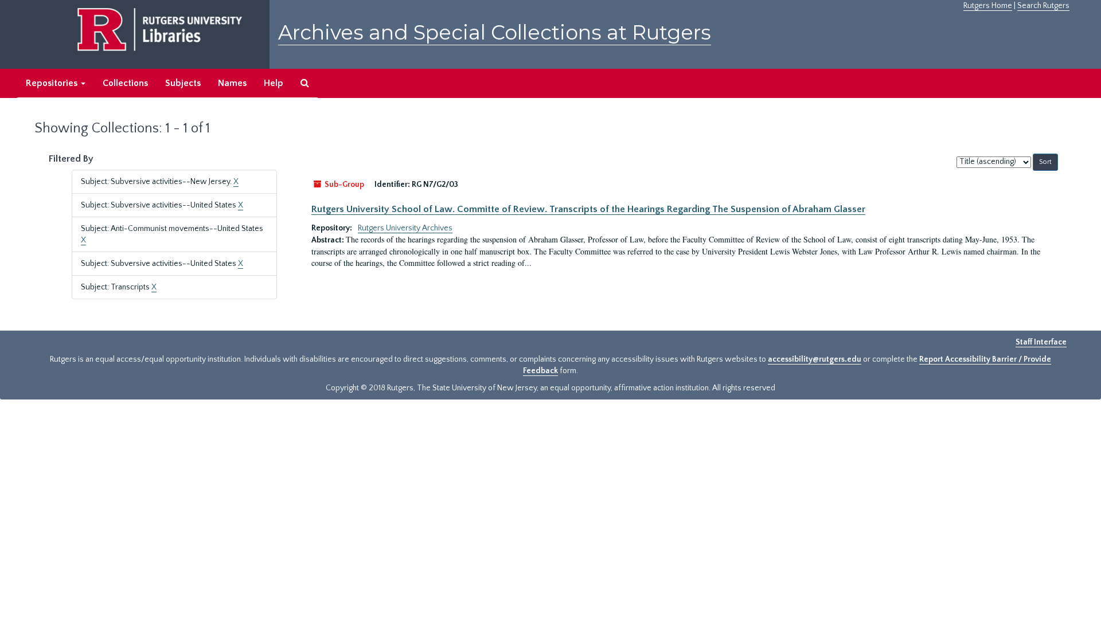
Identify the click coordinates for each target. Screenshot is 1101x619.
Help (273, 83)
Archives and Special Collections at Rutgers (494, 32)
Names (232, 83)
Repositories (53, 83)
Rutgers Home (987, 5)
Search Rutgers (1043, 5)
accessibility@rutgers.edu (814, 359)
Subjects (183, 83)
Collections (125, 83)
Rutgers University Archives (405, 228)
